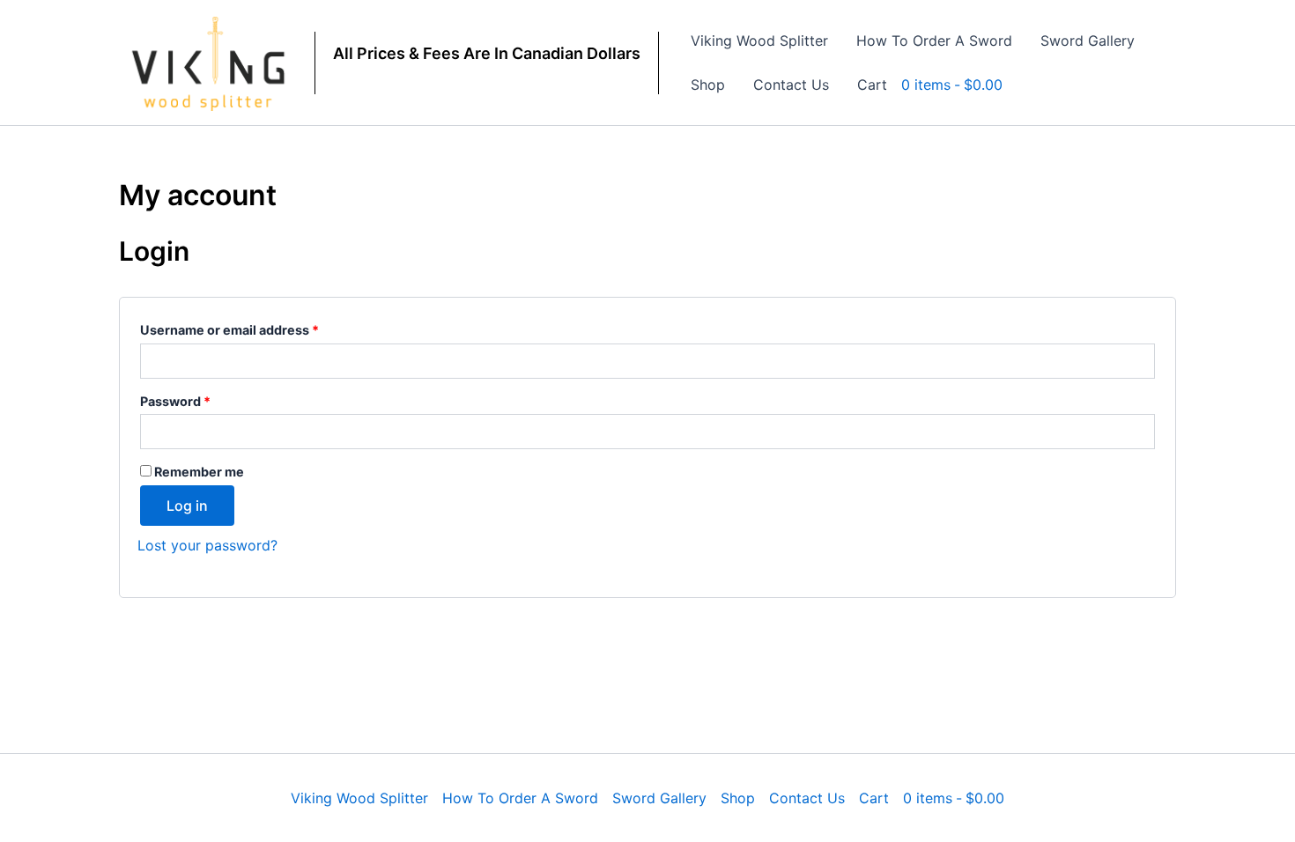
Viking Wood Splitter (759, 40)
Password (203, 399)
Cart (872, 84)
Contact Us (791, 84)
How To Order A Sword (934, 40)
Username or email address (257, 327)
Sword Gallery (1087, 40)
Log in (187, 505)
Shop (708, 84)
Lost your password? (207, 545)
